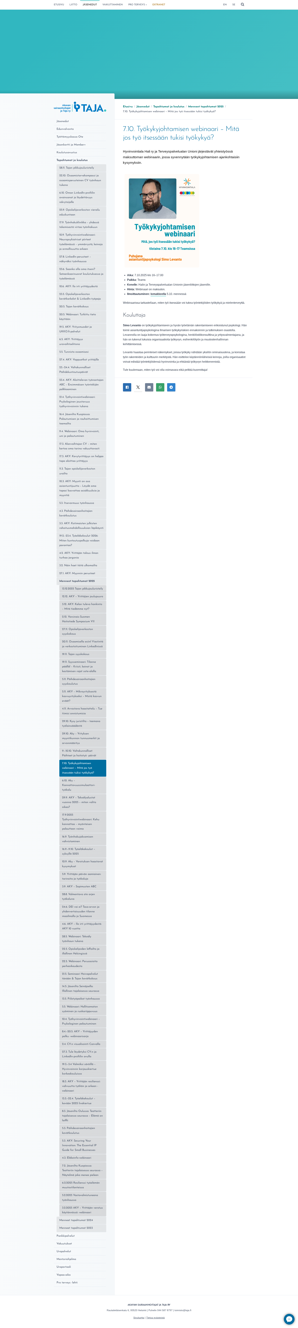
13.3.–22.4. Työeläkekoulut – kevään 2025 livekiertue (78, 1101)
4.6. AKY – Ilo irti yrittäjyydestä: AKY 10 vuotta (82, 926)
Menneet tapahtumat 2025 (77, 581)
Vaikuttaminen (112, 4)
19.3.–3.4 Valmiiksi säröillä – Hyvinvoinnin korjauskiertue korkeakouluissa (79, 1069)
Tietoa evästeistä (155, 1317)
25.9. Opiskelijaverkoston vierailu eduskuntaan (79, 212)
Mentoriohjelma (66, 1259)
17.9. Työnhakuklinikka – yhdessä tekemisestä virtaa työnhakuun (79, 225)
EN (225, 4)
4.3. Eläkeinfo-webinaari (76, 1158)
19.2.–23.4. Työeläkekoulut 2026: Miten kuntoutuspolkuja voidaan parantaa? (79, 540)
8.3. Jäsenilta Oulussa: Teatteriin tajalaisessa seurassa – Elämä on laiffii (82, 1116)
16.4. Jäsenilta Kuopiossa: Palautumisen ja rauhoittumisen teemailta (79, 419)
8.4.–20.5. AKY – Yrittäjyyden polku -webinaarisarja (80, 1034)
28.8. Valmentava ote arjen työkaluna (78, 896)
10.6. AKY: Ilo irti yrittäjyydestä (78, 286)
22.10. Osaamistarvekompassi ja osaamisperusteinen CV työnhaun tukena (80, 180)
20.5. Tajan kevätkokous (74, 306)
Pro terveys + (137, 4)
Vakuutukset (64, 1243)
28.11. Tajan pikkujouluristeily (76, 167)
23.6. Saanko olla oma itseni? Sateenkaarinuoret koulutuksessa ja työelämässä (81, 274)
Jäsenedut (90, 4)
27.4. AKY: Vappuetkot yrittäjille (79, 359)
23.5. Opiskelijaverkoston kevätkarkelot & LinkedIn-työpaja (80, 296)
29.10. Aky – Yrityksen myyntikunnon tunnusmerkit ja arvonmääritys (81, 738)
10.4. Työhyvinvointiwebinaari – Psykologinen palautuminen (81, 1021)
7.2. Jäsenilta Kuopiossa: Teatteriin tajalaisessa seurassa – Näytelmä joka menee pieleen (82, 1170)
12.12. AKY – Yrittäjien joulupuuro (82, 596)
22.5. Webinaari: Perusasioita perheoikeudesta (79, 963)
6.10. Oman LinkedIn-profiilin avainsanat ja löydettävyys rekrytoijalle (77, 197)
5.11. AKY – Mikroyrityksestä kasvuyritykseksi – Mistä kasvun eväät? (82, 696)
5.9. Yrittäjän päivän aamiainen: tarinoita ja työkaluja (81, 876)
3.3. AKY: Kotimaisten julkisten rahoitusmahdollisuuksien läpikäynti (81, 525)
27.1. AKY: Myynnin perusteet (77, 573)
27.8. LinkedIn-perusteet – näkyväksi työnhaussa (75, 259)
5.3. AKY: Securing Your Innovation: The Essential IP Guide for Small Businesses (79, 1145)
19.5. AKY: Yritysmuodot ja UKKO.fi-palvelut (75, 329)
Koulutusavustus (67, 152)
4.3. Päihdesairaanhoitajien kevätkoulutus (75, 513)
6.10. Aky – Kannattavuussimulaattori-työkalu (78, 785)
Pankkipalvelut (66, 1236)
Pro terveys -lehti (67, 1282)
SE (233, 4)
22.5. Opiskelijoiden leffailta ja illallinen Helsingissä (80, 951)
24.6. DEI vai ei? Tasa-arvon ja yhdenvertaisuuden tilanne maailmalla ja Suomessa (80, 912)
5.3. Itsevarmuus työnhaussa (76, 503)
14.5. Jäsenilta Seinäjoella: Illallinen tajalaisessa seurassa (80, 988)
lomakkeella (158, 293)
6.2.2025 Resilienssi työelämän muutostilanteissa (81, 1185)
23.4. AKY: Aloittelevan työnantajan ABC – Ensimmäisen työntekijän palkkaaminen (81, 385)
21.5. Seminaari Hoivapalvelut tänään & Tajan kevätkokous (80, 976)
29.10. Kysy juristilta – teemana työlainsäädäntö (81, 723)
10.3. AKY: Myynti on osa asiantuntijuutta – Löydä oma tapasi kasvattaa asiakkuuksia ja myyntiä (79, 488)
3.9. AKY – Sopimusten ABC (79, 886)
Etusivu (59, 4)
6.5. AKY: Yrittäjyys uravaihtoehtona (71, 341)
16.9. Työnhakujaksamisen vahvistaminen (77, 839)
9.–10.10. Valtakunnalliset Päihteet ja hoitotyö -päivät (79, 753)
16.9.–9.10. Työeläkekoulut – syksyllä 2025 (78, 851)
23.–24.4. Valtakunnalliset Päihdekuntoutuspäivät (75, 369)
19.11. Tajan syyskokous (75, 654)
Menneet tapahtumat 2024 (76, 1220)
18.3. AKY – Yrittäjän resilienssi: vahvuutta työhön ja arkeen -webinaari (81, 1086)
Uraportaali (64, 1267)
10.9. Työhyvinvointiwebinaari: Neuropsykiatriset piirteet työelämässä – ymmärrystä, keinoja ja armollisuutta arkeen (81, 242)
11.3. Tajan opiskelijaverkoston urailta (77, 471)
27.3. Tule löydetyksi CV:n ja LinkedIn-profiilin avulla (79, 1054)
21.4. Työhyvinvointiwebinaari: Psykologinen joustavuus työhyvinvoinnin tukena (77, 402)
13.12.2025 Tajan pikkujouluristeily (82, 588)
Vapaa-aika (64, 1275)
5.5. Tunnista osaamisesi (74, 352)
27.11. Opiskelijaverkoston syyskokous (77, 631)
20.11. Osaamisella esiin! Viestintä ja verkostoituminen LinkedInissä (82, 644)
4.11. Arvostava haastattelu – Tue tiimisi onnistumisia (82, 711)
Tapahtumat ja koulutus (72, 160)
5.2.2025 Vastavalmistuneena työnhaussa (80, 1197)
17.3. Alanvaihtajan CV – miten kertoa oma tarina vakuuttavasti (79, 446)
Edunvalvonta (65, 129)
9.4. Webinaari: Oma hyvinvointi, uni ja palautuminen (79, 433)
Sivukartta (138, 1317)
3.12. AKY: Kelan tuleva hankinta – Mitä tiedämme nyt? (82, 606)
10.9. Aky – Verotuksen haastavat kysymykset (82, 864)
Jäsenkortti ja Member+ (71, 144)
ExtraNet (158, 4)
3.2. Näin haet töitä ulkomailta (78, 565)
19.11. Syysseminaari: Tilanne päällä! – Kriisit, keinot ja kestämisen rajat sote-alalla (79, 667)
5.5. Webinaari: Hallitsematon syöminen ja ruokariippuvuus (80, 1009)
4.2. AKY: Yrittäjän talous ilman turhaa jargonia (78, 555)
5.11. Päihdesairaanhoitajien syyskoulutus (78, 681)
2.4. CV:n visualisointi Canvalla (81, 1044)
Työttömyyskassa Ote (70, 136)
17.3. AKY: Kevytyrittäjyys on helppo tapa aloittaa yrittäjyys (81, 458)
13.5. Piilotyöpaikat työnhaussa (81, 998)
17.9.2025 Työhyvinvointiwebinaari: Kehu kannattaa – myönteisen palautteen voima (80, 822)
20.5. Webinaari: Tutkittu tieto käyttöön (77, 317)
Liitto (73, 4)
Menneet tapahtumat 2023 (76, 1228)
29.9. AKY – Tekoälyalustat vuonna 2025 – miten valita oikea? (79, 802)
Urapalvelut (64, 1251)
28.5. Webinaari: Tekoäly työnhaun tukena (76, 939)
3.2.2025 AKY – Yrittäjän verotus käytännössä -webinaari (82, 1210)
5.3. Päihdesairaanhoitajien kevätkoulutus (78, 1130)
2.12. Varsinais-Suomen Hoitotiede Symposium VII (78, 619)
